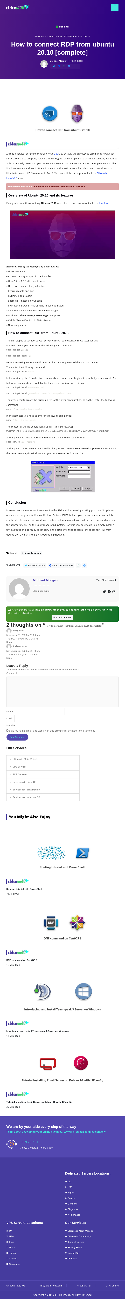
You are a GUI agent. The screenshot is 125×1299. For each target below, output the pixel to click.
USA (70, 1187)
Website (10, 725)
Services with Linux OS (24, 782)
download (104, 203)
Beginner (63, 26)
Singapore (73, 1209)
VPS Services (20, 766)
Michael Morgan (45, 580)
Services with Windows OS (26, 797)
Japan (71, 1192)
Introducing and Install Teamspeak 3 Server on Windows (37, 1031)
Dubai (12, 1247)
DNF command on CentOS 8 (21, 960)
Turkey (12, 1253)
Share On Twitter (36, 565)
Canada (13, 1258)
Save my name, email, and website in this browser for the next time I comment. (52, 730)
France (71, 1198)
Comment (12, 673)
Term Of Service (76, 1242)
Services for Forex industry (26, 789)
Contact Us (73, 1253)
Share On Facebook (62, 565)
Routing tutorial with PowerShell (24, 889)
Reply (9, 642)
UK (69, 1181)
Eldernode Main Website (25, 759)
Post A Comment (62, 617)
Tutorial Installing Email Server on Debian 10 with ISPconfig (39, 1102)
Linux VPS (11, 178)
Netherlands (74, 1214)
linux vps (39, 36)
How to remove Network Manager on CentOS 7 (59, 186)
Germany (72, 1203)
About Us (72, 1258)
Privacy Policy (75, 1247)
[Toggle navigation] (114, 7)
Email (10, 718)
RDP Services (20, 774)
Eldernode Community (79, 1236)
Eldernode (102, 173)
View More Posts (105, 580)
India (11, 1242)
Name (10, 711)
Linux (56, 153)
